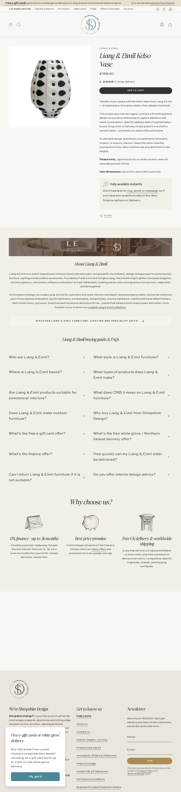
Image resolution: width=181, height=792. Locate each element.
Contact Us (83, 732)
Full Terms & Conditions (90, 779)
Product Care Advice (88, 748)
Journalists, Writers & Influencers (96, 755)
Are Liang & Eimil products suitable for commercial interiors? (43, 395)
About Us (82, 724)
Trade (93, 9)
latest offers (98, 549)
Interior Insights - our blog (91, 740)
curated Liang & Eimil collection (106, 307)
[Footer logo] (19, 689)
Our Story (128, 9)
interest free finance (157, 3)
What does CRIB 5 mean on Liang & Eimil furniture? (129, 395)
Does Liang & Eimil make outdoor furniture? (38, 416)
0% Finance (64, 9)
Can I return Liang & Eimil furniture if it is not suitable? (44, 477)
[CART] (170, 25)
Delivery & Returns (44, 9)
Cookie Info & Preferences (92, 771)
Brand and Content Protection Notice (98, 787)
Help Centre (80, 9)
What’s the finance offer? (30, 454)
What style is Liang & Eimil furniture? (125, 357)
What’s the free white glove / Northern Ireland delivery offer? (126, 436)
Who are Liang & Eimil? (29, 357)
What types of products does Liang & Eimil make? (125, 375)
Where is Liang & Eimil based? (35, 372)
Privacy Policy (145, 771)
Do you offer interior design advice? (124, 474)
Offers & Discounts (109, 9)
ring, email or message (142, 190)
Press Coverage (86, 763)
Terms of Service (135, 774)
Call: (20, 9)
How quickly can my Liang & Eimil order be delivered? (127, 457)
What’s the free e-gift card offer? (37, 433)
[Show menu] (10, 24)
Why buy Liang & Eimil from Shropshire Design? (127, 416)
